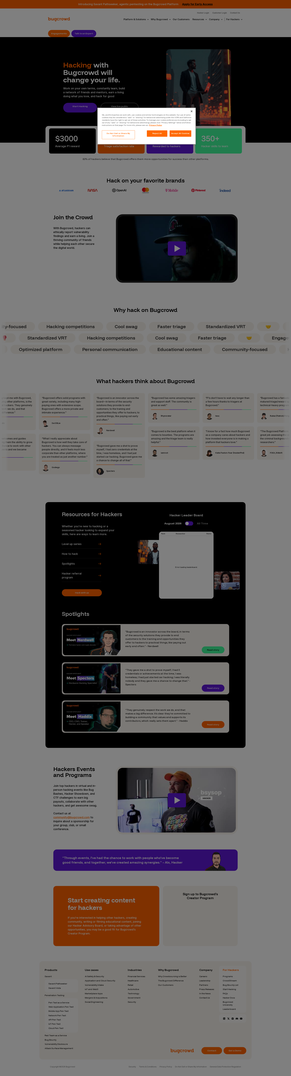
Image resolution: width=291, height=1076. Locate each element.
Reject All (157, 133)
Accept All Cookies (180, 133)
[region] (146, 126)
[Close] (191, 111)
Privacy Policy (155, 125)
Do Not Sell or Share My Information (118, 134)
